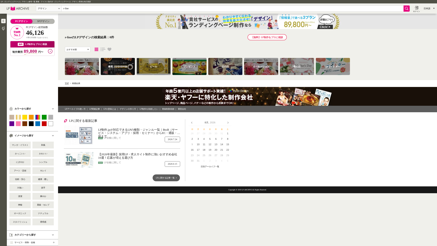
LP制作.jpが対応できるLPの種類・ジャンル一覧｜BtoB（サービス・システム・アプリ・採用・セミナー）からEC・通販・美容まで (139, 131)
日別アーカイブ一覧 (210, 167)
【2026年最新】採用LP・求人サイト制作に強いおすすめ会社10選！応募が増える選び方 (137, 156)
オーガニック (20, 213)
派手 (43, 188)
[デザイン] (96, 49)
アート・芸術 (20, 170)
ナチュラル (43, 213)
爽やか (43, 196)
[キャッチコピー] (102, 49)
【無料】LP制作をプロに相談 (267, 37)
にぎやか (20, 162)
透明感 (43, 222)
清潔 (20, 196)
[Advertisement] (32, 79)
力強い (20, 188)
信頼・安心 (20, 179)
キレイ (43, 170)
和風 (43, 145)
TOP (67, 83)
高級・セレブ (43, 205)
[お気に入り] (109, 49)
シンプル (43, 162)
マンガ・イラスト (20, 145)
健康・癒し (43, 179)
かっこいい (20, 153)
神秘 (20, 205)
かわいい (43, 153)
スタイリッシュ (20, 222)
